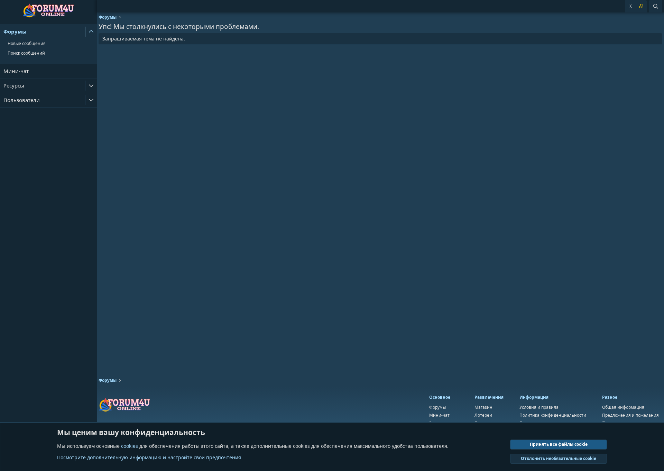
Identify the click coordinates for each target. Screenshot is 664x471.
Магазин (483, 407)
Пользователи (21, 99)
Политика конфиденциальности (552, 415)
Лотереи (483, 415)
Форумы (15, 31)
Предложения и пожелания (630, 415)
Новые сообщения (27, 43)
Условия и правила (539, 407)
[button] (91, 32)
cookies (129, 446)
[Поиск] (655, 6)
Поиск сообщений (26, 53)
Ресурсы (13, 85)
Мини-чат (16, 70)
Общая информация (623, 407)
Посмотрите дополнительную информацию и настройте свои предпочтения (149, 457)
